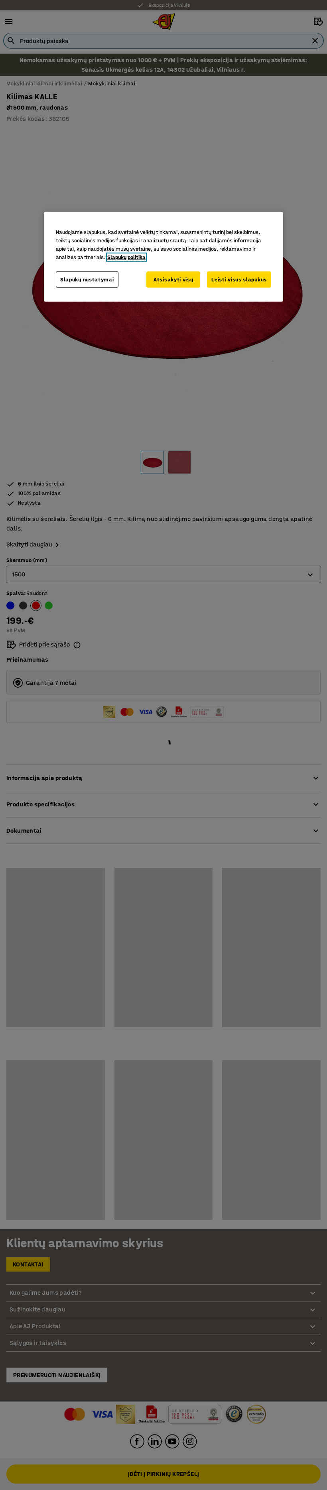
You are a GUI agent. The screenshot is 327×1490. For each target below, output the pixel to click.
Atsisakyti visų (173, 279)
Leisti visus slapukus (239, 279)
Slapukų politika (126, 257)
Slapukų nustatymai (87, 279)
